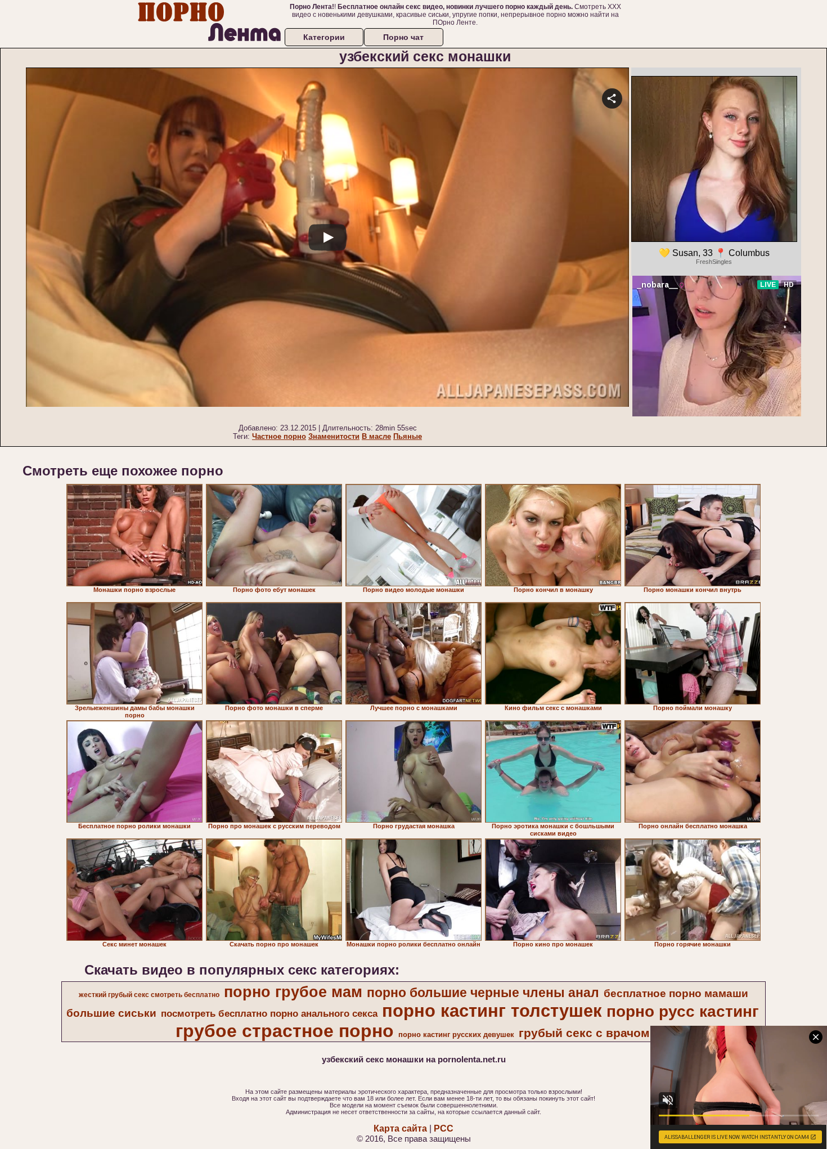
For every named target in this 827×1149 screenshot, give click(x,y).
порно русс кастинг (682, 1011)
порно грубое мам (293, 992)
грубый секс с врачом (584, 1033)
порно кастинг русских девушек (456, 1034)
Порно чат (403, 37)
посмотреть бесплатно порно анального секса (269, 1013)
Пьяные (407, 436)
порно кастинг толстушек (492, 1010)
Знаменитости (333, 436)
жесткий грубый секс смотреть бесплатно (149, 995)
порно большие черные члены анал (483, 992)
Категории (324, 37)
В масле (376, 436)
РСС (443, 1128)
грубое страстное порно (285, 1031)
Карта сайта (400, 1128)
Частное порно (279, 436)
